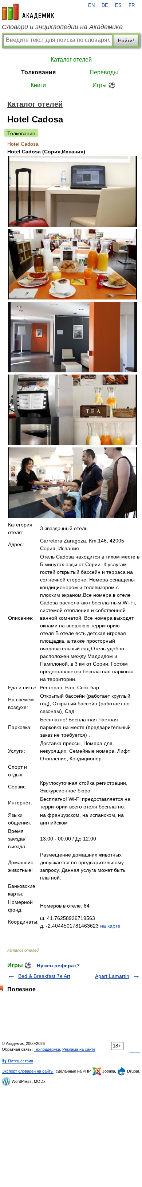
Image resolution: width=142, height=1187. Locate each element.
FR (132, 5)
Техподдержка (47, 1049)
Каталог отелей (71, 59)
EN (91, 5)
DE (105, 5)
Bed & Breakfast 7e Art (44, 976)
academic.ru (28, 12)
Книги (38, 85)
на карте (110, 926)
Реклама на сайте (78, 1049)
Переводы (104, 72)
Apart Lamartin (112, 976)
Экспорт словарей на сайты (28, 1071)
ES (118, 5)
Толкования (38, 72)
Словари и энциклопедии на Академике (62, 27)
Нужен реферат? (58, 965)
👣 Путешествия (17, 1061)
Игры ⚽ (103, 85)
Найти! (126, 40)
